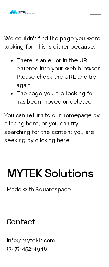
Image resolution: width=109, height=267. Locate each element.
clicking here (21, 123)
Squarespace (53, 189)
